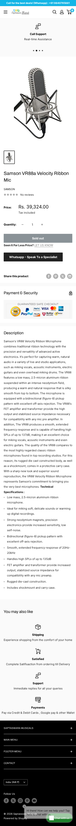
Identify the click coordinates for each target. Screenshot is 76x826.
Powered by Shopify (15, 818)
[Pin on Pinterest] (55, 276)
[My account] (62, 12)
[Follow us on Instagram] (20, 800)
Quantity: (10, 224)
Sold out (38, 238)
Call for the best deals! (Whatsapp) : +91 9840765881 (38, 2)
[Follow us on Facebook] (6, 800)
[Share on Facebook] (48, 276)
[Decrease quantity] (22, 224)
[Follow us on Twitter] (13, 800)
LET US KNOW (43, 245)
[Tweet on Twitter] (62, 276)
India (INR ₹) (12, 782)
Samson (9, 189)
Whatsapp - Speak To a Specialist (33, 257)
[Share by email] (69, 276)
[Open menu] (5, 12)
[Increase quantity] (42, 224)
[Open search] (55, 12)
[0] (69, 12)
